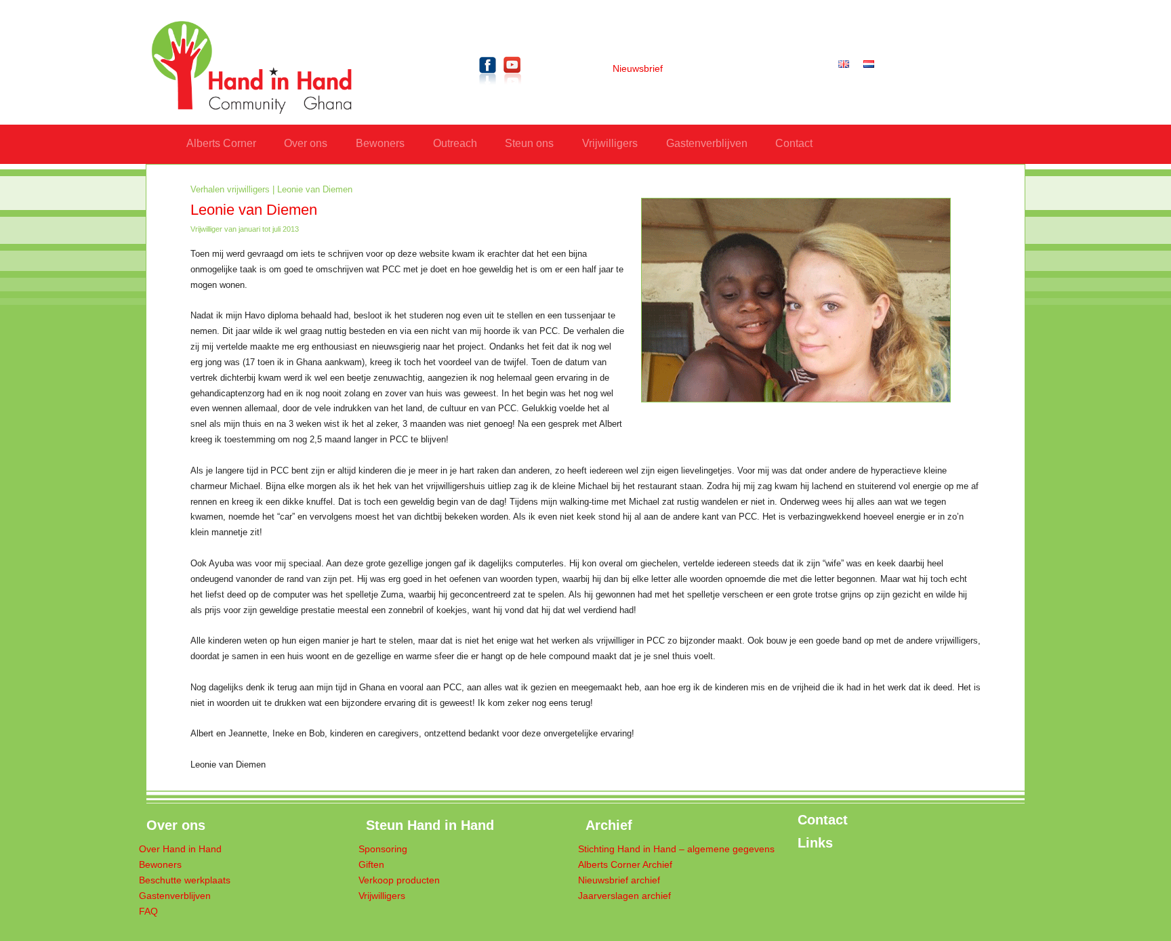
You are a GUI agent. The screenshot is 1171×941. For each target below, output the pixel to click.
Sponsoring (382, 849)
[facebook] (488, 87)
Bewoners (380, 143)
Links (815, 842)
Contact (794, 143)
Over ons (305, 143)
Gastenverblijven (706, 143)
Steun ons (529, 143)
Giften (371, 865)
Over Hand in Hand (180, 849)
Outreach (455, 143)
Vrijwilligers (610, 143)
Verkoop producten (399, 880)
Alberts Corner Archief (625, 865)
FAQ (148, 911)
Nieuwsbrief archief (619, 880)
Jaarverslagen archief (624, 896)
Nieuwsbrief (638, 69)
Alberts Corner (221, 143)
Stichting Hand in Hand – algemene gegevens (676, 849)
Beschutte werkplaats (184, 880)
